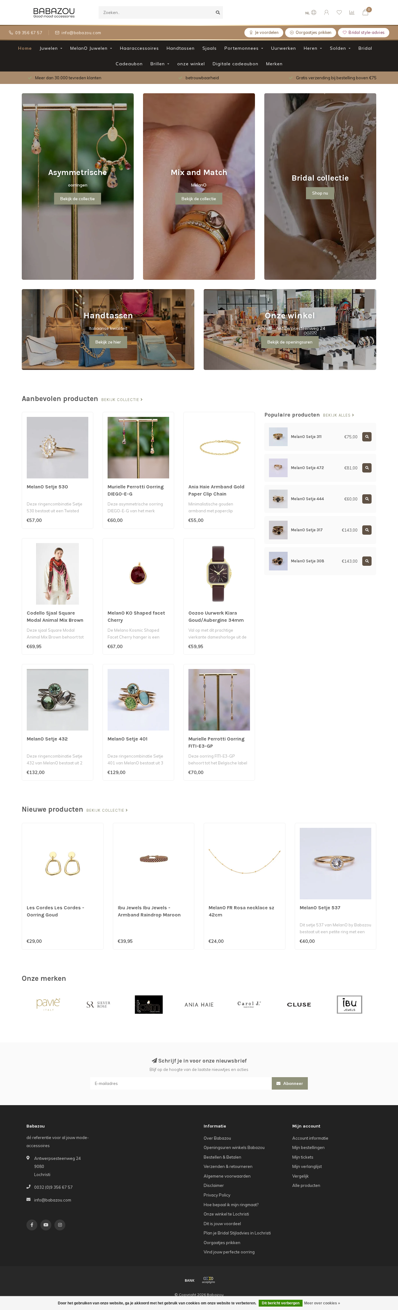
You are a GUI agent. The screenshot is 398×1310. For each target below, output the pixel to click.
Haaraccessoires (139, 48)
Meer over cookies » (322, 1303)
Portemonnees (241, 48)
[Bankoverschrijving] (189, 1280)
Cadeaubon (129, 64)
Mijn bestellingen (308, 1147)
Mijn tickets (302, 1157)
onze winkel (191, 64)
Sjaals (209, 48)
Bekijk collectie (121, 400)
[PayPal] (208, 1280)
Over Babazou (217, 1138)
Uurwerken (283, 48)
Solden (338, 48)
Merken (274, 64)
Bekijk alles (337, 415)
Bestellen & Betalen (222, 1157)
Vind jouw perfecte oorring (229, 1251)
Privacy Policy (217, 1194)
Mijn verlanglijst (307, 1166)
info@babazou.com (52, 1199)
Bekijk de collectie (77, 198)
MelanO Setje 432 (47, 739)
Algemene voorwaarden (227, 1176)
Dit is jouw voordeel (222, 1223)
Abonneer (292, 1083)
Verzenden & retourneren (228, 1166)
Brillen (157, 64)
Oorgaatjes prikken (222, 1242)
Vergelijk (300, 1176)
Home (25, 48)
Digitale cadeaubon (235, 64)
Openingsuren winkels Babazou (234, 1147)
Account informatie (310, 1138)
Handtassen (181, 48)
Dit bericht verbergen (280, 1303)
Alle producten (306, 1185)
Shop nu (320, 193)
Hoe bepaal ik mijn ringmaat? (231, 1204)
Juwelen (48, 48)
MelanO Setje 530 (47, 487)
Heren (310, 48)
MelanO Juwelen (89, 48)
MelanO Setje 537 (320, 908)
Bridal (365, 48)
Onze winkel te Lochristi (226, 1213)
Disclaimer (214, 1185)
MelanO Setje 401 (127, 739)
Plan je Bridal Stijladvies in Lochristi (237, 1232)
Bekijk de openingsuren (289, 341)
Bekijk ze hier (108, 341)
